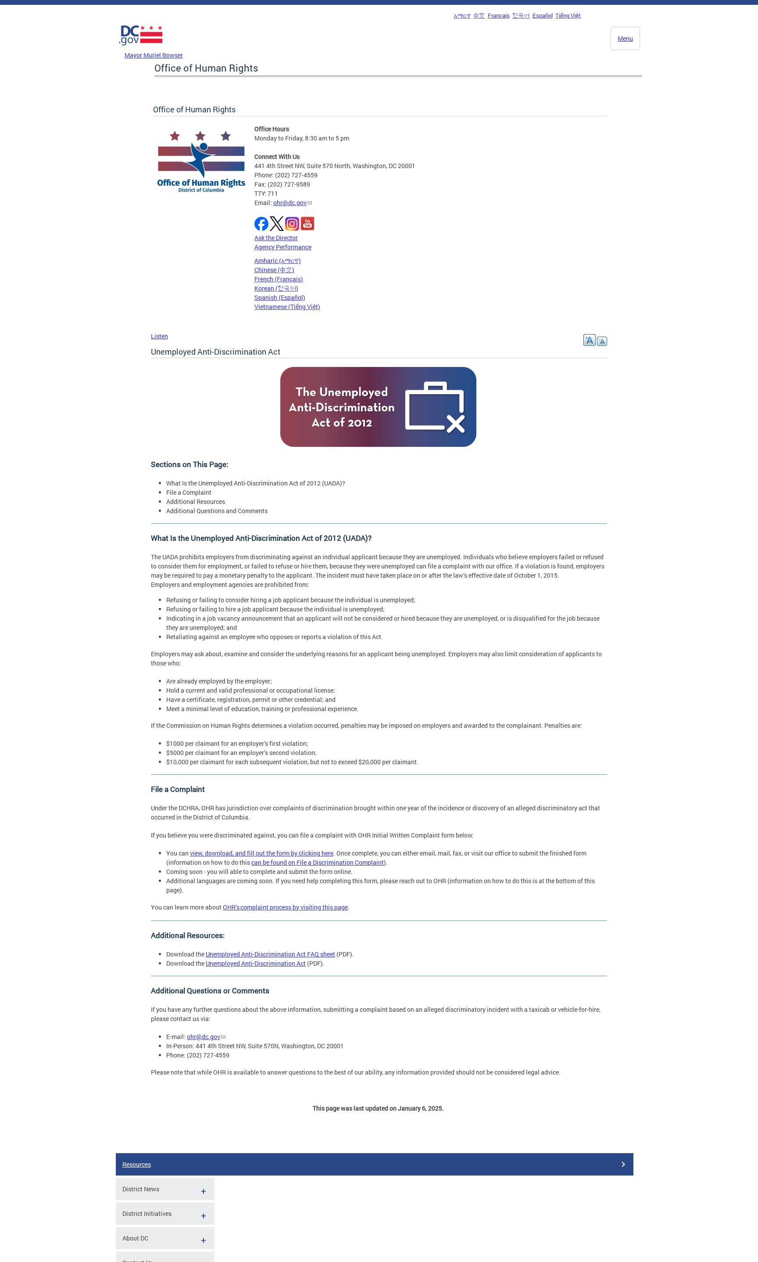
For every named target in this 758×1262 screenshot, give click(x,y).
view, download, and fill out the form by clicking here (261, 853)
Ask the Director (276, 238)
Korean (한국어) (276, 288)
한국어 (520, 15)
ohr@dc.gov (290, 202)
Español (543, 15)
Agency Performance (282, 247)
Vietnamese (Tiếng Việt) (287, 306)
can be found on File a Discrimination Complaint (317, 862)
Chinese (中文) (274, 270)
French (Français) (278, 279)
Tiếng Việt (568, 15)
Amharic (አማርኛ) (277, 260)
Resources (136, 1164)
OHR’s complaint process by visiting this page (285, 907)
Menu (625, 38)
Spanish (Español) (279, 297)
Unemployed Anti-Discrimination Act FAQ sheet (270, 954)
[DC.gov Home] (141, 48)
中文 (479, 15)
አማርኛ (462, 15)
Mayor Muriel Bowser (154, 55)
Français (499, 15)
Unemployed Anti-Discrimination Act (256, 963)
